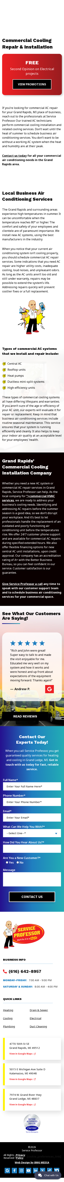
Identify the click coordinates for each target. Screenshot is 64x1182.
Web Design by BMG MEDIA (32, 1162)
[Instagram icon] (21, 1170)
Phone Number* (14, 796)
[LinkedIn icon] (35, 1170)
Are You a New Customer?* (22, 858)
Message (9, 870)
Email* (7, 811)
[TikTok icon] (49, 1170)
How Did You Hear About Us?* (23, 842)
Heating (8, 1010)
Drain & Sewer (39, 1010)
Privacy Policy (20, 1156)
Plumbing (9, 1026)
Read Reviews (25, 716)
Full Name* (10, 780)
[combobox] (32, 833)
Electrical (35, 1018)
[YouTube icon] (28, 1170)
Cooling (7, 1018)
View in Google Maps (21, 1053)
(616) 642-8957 (24, 971)
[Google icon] (7, 1170)
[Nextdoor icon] (56, 1170)
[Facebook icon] (14, 1170)
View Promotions (32, 84)
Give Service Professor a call (22, 584)
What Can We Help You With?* (24, 827)
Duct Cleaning (38, 1026)
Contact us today (14, 156)
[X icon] (42, 1170)
